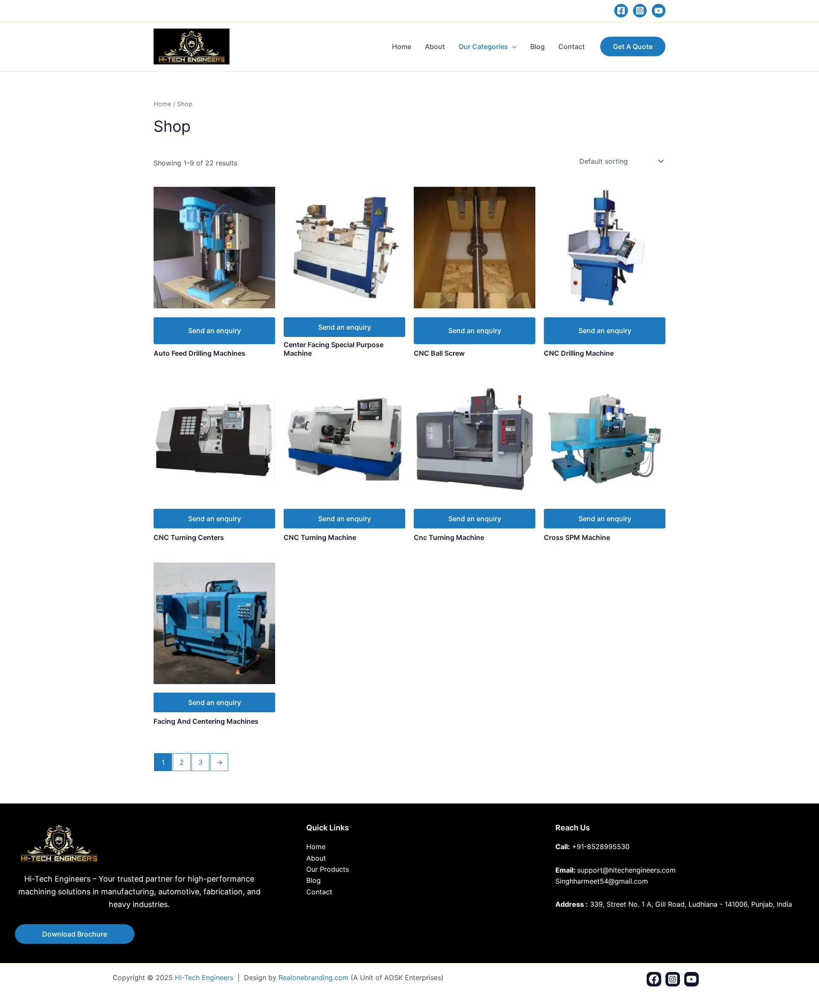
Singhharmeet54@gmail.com (601, 881)
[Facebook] (621, 10)
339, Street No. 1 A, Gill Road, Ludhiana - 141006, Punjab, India (691, 904)
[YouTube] (658, 10)
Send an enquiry (214, 330)
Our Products (327, 869)
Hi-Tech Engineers (204, 977)
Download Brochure (74, 934)
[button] (512, 46)
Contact (571, 46)
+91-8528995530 (601, 846)
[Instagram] (640, 10)
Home (401, 46)
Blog (537, 46)
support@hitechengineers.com (626, 870)
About (435, 46)
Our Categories (483, 46)
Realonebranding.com (314, 977)
